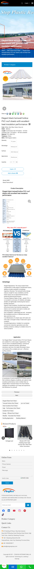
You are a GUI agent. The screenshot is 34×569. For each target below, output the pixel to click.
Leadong (25, 556)
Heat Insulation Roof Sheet (10, 406)
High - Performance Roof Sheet (11, 408)
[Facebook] (3, 511)
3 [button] (14, 450)
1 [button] (10, 450)
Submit (7, 483)
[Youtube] (14, 511)
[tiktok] (3, 514)
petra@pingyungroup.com (9, 546)
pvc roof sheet (25, 403)
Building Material (20, 418)
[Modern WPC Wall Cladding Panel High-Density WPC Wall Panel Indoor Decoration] (24, 432)
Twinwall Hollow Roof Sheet (10, 403)
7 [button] (24, 450)
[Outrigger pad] (9, 432)
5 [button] (19, 450)
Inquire (12, 169)
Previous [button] (3, 438)
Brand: (4, 182)
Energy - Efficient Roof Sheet (11, 413)
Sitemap (17, 559)
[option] (9, 433)
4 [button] (17, 450)
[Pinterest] (25, 511)
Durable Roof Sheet (8, 411)
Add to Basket (12, 173)
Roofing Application (8, 418)
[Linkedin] (9, 511)
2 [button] (12, 450)
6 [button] (22, 450)
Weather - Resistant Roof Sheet (11, 416)
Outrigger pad (9, 441)
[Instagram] (20, 511)
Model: (5, 180)
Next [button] (30, 438)
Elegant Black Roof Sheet (10, 401)
